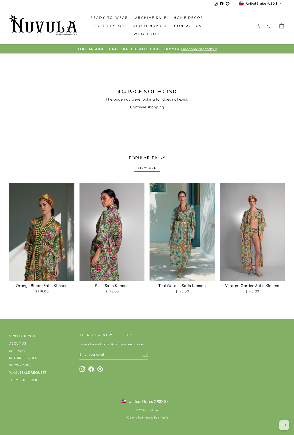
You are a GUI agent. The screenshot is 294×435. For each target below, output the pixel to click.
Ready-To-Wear (109, 17)
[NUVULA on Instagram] (82, 369)
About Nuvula (150, 26)
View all (147, 167)
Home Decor (189, 17)
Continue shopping (147, 106)
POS (128, 417)
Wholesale (147, 34)
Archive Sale (151, 17)
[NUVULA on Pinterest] (100, 369)
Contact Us (187, 26)
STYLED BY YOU (109, 26)
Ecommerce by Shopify (153, 417)
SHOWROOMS (20, 365)
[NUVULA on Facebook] (91, 369)
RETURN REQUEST (24, 358)
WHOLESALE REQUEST (27, 372)
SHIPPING (17, 351)
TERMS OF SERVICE (25, 380)
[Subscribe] (145, 355)
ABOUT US (17, 343)
